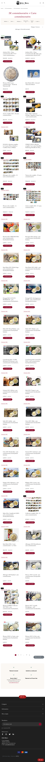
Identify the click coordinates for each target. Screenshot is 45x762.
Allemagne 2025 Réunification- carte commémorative (33, 544)
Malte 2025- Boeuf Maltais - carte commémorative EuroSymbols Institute (11, 330)
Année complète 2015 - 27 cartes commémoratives (33, 206)
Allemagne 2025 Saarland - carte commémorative (11, 575)
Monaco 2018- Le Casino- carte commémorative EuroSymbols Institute (11, 637)
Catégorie (4, 704)
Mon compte (5, 714)
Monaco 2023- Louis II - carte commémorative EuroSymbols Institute (32, 576)
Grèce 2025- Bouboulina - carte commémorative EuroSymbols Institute (10, 453)
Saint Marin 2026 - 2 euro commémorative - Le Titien (9, 544)
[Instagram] (6, 734)
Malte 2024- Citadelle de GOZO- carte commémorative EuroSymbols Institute (11, 514)
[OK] (40, 724)
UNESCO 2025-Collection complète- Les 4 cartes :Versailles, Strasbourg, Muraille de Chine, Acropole (33, 147)
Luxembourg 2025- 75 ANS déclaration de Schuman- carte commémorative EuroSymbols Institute (10, 362)
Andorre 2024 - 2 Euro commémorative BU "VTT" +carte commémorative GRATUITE (10, 54)
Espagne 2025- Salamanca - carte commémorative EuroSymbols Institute (11, 484)
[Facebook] (2, 734)
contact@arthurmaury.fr (14, 682)
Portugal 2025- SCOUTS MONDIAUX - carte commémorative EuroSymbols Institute (10, 300)
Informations (5, 709)
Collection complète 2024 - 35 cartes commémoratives (32, 514)
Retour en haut (39, 657)
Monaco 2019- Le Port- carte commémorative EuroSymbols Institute (32, 637)
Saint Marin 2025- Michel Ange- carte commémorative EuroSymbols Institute (11, 268)
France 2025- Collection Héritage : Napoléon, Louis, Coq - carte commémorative (33, 115)
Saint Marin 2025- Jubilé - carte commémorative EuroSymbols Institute (33, 268)
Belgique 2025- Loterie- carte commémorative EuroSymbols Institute (32, 484)
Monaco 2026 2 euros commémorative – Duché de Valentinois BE (10, 84)
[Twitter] (9, 734)
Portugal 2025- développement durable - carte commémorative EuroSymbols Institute (33, 299)
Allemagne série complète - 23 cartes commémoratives (10, 175)
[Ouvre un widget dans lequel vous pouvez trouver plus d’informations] (40, 760)
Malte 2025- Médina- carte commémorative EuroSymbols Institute (32, 330)
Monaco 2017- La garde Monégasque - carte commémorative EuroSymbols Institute (32, 608)
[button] (22, 696)
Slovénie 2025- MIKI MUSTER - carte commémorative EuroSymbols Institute (11, 238)
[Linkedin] (13, 734)
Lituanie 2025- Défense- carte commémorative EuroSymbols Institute (10, 391)
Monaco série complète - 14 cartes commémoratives (9, 206)
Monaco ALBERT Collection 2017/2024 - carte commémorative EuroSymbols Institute (10, 608)
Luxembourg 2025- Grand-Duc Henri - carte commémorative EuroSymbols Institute (33, 361)
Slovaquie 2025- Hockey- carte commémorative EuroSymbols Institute (32, 238)
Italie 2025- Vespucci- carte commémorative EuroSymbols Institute (32, 391)
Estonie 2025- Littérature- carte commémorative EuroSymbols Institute (33, 453)
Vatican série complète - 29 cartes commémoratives (33, 175)
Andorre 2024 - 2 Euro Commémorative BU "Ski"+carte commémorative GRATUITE (33, 53)
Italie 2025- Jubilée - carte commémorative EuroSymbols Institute (10, 422)
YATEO (17, 756)
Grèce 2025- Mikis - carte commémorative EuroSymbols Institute (32, 422)
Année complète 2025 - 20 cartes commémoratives (11, 114)
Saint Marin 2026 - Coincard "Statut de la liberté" (32, 83)
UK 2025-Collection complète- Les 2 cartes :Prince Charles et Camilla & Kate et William (10, 146)
